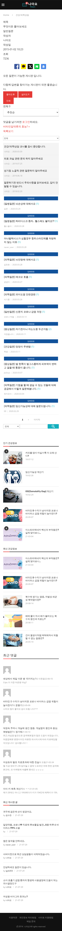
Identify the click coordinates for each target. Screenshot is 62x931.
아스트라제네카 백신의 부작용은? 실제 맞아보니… (42, 531)
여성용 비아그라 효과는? (15, 896)
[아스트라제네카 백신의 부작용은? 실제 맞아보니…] (12, 534)
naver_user (11, 844)
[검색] (53, 426)
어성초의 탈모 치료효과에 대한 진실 (21, 762)
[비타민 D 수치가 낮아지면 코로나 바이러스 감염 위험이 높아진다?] (12, 515)
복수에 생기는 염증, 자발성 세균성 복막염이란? (41, 598)
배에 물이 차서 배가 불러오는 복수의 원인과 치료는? (41, 618)
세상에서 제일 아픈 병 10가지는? (19, 678)
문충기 (19, 705)
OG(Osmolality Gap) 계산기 (39, 491)
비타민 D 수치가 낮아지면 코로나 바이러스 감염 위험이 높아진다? (41, 512)
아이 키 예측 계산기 (13, 788)
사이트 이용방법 (45, 917)
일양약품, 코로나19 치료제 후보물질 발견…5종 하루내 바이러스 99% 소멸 (31, 826)
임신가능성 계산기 (34, 472)
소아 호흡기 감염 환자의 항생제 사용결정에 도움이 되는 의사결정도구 (30, 882)
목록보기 (8, 131)
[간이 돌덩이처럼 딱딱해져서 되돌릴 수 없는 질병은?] (12, 640)
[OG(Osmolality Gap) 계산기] (12, 496)
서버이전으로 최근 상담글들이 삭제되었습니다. (26, 854)
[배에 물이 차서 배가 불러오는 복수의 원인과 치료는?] (12, 621)
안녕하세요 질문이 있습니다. (17, 867)
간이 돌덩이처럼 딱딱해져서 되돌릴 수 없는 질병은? (41, 637)
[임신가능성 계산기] (12, 477)
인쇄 (8, 101)
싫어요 (25, 94)
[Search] (58, 4)
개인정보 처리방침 (27, 917)
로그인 (26, 122)
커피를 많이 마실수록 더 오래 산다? (41, 454)
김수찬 (8, 815)
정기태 (19, 731)
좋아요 (10, 94)
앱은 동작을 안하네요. (14, 841)
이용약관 (13, 917)
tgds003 (9, 870)
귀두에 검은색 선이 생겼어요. (17, 811)
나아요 (8, 857)
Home (6, 15)
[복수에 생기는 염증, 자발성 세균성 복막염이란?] (12, 601)
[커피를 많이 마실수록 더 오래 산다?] (12, 457)
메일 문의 (31, 921)
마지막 (37, 419)
